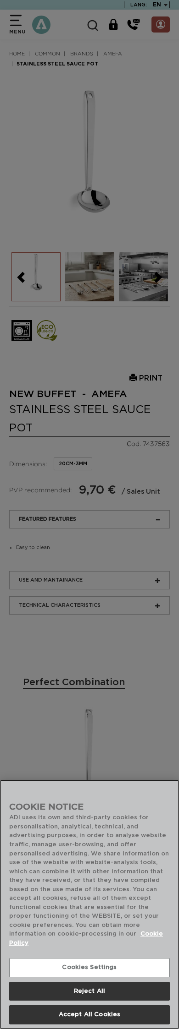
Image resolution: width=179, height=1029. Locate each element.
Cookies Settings (89, 967)
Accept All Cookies (89, 1015)
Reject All (89, 991)
